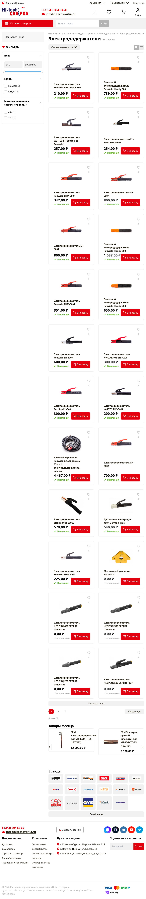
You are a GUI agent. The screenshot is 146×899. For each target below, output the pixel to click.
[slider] (4, 72)
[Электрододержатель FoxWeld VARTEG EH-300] (71, 68)
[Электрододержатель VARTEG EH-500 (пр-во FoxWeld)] (71, 123)
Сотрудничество (41, 862)
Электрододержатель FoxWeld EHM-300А (67, 194)
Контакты (138, 3)
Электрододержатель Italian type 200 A (67, 521)
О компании (39, 844)
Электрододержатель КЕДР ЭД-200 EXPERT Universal (67, 681)
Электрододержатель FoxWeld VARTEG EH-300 (67, 85)
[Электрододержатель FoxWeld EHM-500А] (71, 285)
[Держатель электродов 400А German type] (121, 505)
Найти (104, 23)
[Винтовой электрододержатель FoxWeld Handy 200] (121, 285)
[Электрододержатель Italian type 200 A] (71, 505)
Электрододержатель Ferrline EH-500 (67, 407)
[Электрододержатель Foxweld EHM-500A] (71, 557)
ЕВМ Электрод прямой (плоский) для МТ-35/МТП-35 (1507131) (129, 739)
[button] (50, 747)
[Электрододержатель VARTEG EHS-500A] (121, 392)
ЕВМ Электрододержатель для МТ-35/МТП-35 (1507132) (84, 737)
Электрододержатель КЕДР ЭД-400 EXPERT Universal (67, 626)
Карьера (36, 858)
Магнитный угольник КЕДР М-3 (117, 572)
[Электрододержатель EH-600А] (71, 230)
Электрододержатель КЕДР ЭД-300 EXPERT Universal (117, 626)
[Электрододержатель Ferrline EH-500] (71, 392)
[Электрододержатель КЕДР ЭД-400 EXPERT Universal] (71, 608)
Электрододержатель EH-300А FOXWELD (119, 141)
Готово (139, 846)
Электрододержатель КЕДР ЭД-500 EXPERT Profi (118, 681)
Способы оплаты (11, 858)
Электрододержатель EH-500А (119, 194)
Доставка (7, 844)
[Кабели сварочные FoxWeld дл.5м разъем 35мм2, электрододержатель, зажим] (71, 443)
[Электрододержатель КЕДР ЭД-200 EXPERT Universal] (71, 663)
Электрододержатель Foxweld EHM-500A (67, 572)
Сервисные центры (42, 853)
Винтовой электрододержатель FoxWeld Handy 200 (116, 303)
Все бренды (96, 814)
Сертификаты (39, 848)
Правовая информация (15, 862)
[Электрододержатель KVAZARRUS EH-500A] (121, 340)
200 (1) (11, 111)
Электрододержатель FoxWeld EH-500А (67, 356)
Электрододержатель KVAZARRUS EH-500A (117, 356)
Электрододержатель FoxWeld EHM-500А (67, 302)
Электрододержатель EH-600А (69, 247)
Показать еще (96, 703)
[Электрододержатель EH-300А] (121, 443)
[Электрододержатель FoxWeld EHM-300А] (71, 178)
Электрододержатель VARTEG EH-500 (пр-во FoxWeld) (67, 141)
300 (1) (11, 117)
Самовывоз (8, 848)
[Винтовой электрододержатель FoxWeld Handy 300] (121, 68)
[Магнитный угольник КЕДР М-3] (121, 557)
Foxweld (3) (14, 85)
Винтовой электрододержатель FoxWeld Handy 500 (116, 247)
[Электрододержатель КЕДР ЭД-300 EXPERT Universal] (121, 608)
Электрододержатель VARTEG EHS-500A (117, 407)
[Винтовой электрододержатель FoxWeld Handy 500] (121, 230)
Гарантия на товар (12, 853)
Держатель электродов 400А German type (117, 521)
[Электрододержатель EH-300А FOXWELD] (121, 123)
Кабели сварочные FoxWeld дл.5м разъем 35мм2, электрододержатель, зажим (67, 464)
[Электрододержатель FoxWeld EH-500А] (71, 340)
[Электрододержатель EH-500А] (121, 178)
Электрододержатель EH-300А (119, 464)
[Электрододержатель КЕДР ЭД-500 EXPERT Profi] (121, 663)
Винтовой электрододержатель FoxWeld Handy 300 (116, 86)
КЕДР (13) (13, 91)
